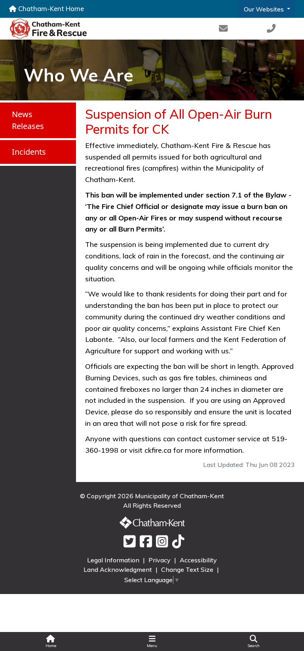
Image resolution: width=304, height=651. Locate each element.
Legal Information (114, 560)
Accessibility (198, 560)
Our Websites (264, 9)
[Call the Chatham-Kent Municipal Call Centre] (271, 29)
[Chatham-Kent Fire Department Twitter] (128, 542)
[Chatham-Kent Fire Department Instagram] (160, 542)
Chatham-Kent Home (50, 8)
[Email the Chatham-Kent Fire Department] (223, 29)
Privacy (160, 560)
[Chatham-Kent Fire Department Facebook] (144, 542)
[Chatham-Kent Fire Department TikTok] (176, 542)
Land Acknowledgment (119, 569)
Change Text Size (188, 569)
